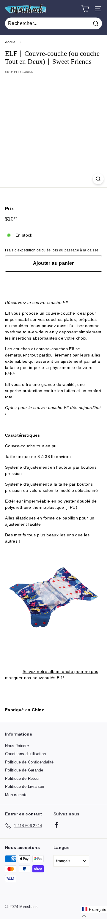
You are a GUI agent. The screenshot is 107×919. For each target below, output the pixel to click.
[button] (94, 909)
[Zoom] (98, 178)
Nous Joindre (17, 746)
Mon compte (16, 795)
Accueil (11, 42)
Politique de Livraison (24, 786)
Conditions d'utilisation (25, 754)
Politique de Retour (22, 778)
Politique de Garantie (24, 770)
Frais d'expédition (20, 250)
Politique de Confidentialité (29, 762)
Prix (9, 208)
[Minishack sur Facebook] (57, 825)
